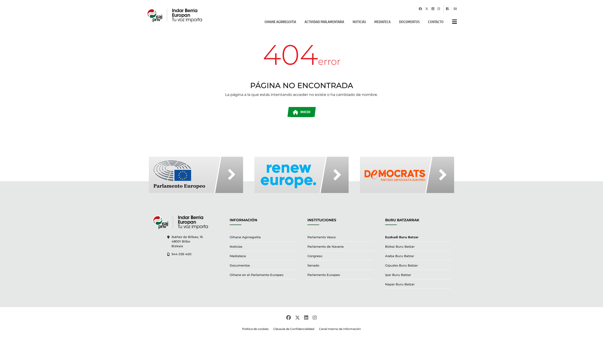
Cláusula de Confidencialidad (293, 329)
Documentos (240, 265)
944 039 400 (181, 254)
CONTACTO (436, 21)
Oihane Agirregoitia (245, 237)
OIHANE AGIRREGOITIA (280, 21)
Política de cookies (255, 329)
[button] (453, 21)
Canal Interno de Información (340, 329)
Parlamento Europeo (323, 275)
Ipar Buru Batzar (398, 275)
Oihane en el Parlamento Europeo (256, 275)
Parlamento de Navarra (325, 246)
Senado (313, 265)
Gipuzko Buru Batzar (401, 265)
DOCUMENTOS (409, 21)
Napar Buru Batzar (400, 284)
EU (455, 8)
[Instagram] (439, 8)
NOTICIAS (359, 21)
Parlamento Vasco (321, 237)
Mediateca (238, 256)
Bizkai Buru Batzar (400, 246)
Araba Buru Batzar (399, 256)
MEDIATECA (382, 21)
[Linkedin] (433, 8)
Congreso (314, 256)
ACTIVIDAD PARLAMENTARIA (324, 21)
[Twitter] (426, 8)
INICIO (305, 112)
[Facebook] (420, 8)
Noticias (236, 246)
